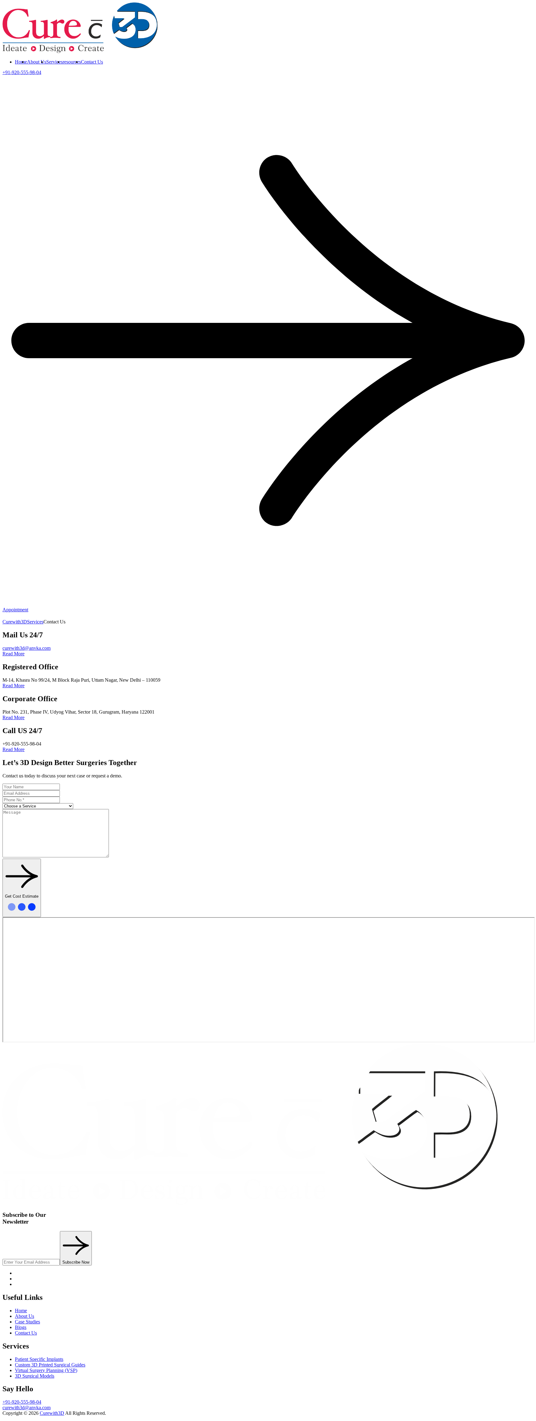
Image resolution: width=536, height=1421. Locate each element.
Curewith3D (52, 1413)
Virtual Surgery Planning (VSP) (46, 1370)
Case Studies (27, 1321)
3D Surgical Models (34, 1376)
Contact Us (92, 61)
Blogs (20, 1327)
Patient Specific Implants (39, 1359)
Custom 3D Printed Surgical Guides (50, 1364)
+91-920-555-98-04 (21, 1402)
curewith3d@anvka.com (26, 648)
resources (72, 61)
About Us (36, 61)
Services (54, 61)
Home (21, 61)
